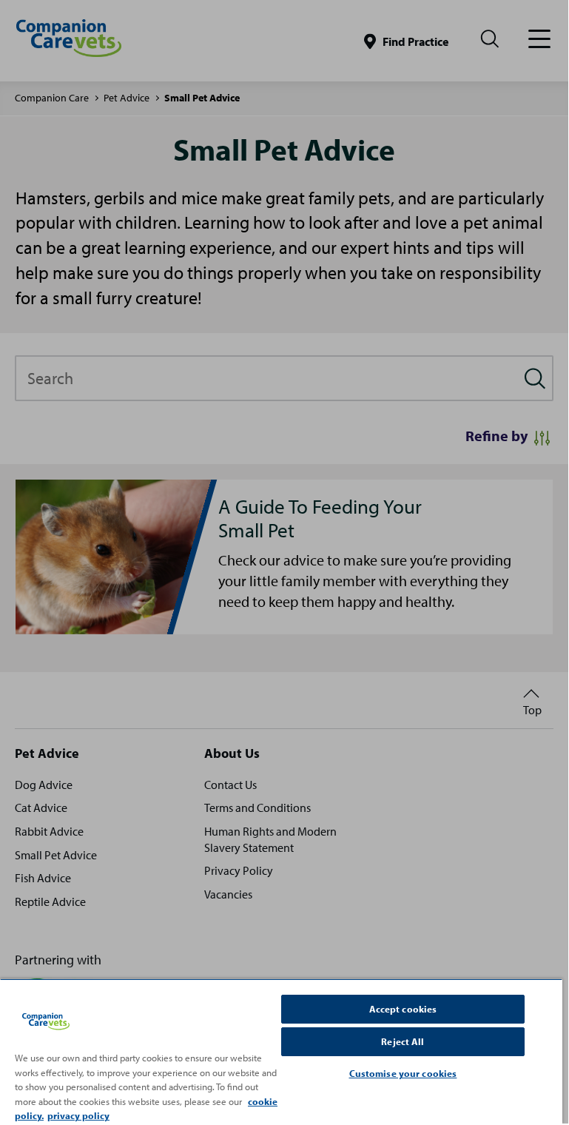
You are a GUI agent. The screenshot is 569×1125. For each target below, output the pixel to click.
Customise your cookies (403, 1073)
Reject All (402, 1041)
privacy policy (78, 1115)
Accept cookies (403, 1009)
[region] (281, 1051)
